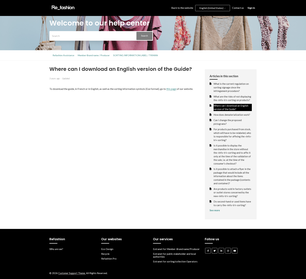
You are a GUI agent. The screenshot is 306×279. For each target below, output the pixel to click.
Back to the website (182, 7)
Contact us (238, 7)
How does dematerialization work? (232, 114)
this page (171, 88)
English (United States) (211, 8)
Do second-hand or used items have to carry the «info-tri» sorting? (232, 203)
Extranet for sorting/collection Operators (175, 261)
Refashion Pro (109, 258)
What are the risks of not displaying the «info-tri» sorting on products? (232, 98)
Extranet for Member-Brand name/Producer (176, 249)
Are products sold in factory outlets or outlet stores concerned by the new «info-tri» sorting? (232, 192)
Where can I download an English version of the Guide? (231, 107)
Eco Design (107, 249)
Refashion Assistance (63, 55)
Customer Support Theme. (72, 273)
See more (215, 210)
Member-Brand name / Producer (94, 55)
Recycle (105, 253)
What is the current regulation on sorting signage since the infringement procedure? (231, 87)
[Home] (63, 10)
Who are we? (56, 249)
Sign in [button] (251, 7)
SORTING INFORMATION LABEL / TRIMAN (135, 55)
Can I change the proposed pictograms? (228, 122)
